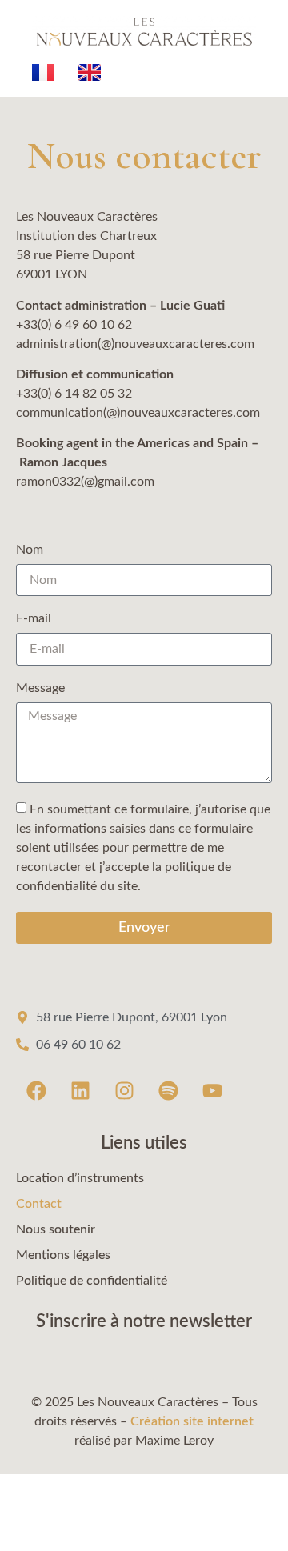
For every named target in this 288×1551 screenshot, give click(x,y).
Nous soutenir (55, 1229)
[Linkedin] (80, 1090)
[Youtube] (212, 1090)
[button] (144, 1519)
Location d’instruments (80, 1178)
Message (40, 688)
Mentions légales (63, 1255)
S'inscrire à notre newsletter (144, 1321)
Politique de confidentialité (91, 1280)
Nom (29, 549)
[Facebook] (36, 1090)
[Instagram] (124, 1090)
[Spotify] (168, 1090)
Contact (39, 1203)
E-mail (33, 618)
